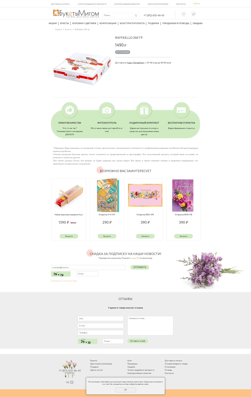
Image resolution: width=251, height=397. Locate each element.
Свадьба (197, 23)
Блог (129, 360)
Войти (197, 4)
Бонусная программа (158, 4)
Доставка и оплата (60, 4)
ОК (125, 390)
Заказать (69, 236)
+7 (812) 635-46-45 (154, 15)
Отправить (139, 267)
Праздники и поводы (175, 23)
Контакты (181, 4)
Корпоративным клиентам (127, 4)
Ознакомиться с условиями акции (64, 281)
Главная (58, 29)
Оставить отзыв (137, 341)
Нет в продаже (122, 52)
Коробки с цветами (84, 23)
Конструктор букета (132, 23)
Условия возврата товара (176, 363)
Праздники (132, 363)
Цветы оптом (96, 370)
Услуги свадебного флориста (92, 4)
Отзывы (168, 370)
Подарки (153, 23)
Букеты (64, 23)
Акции (53, 23)
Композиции (107, 23)
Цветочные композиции (101, 363)
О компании (170, 366)
